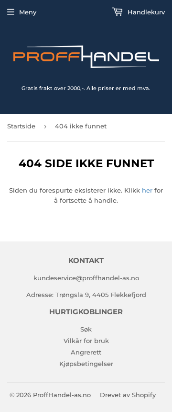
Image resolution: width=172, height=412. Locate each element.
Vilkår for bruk (86, 340)
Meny (27, 12)
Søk (86, 329)
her (147, 190)
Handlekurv (145, 12)
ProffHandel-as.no (62, 395)
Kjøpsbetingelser (86, 363)
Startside (21, 126)
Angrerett (86, 352)
